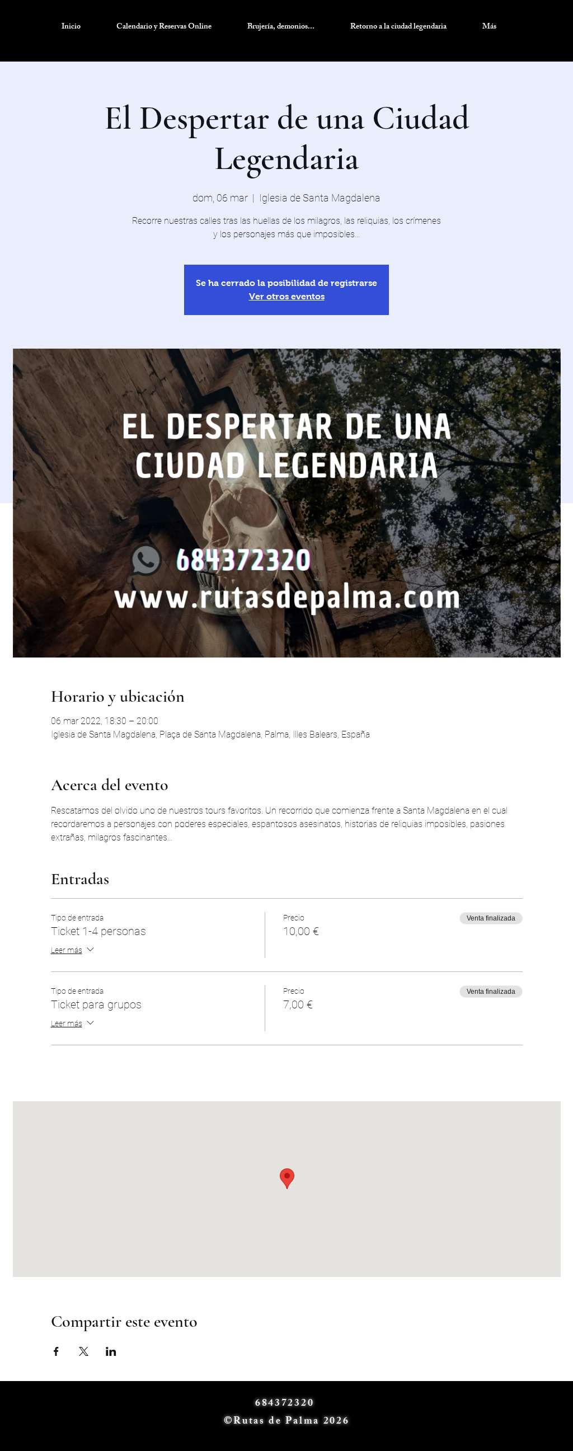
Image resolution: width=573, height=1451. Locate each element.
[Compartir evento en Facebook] (56, 1351)
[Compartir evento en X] (83, 1351)
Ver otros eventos (287, 296)
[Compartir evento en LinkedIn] (111, 1351)
